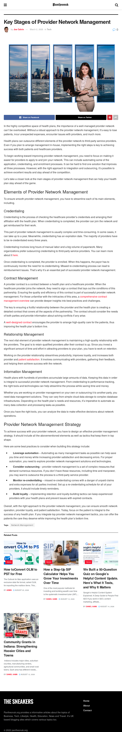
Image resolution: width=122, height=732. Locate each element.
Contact (87, 710)
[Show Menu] (5, 5)
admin (9, 590)
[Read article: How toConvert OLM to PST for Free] (21, 553)
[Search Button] (116, 5)
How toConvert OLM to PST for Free (20, 571)
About (86, 705)
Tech (49, 29)
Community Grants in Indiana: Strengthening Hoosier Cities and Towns (20, 648)
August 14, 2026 (67, 599)
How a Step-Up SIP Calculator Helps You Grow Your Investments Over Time (61, 576)
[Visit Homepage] (61, 5)
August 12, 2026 (27, 674)
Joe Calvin (19, 29)
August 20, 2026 (22, 590)
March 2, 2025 (36, 29)
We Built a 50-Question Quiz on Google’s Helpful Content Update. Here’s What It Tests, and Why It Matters (100, 578)
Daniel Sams (51, 599)
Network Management (22, 525)
